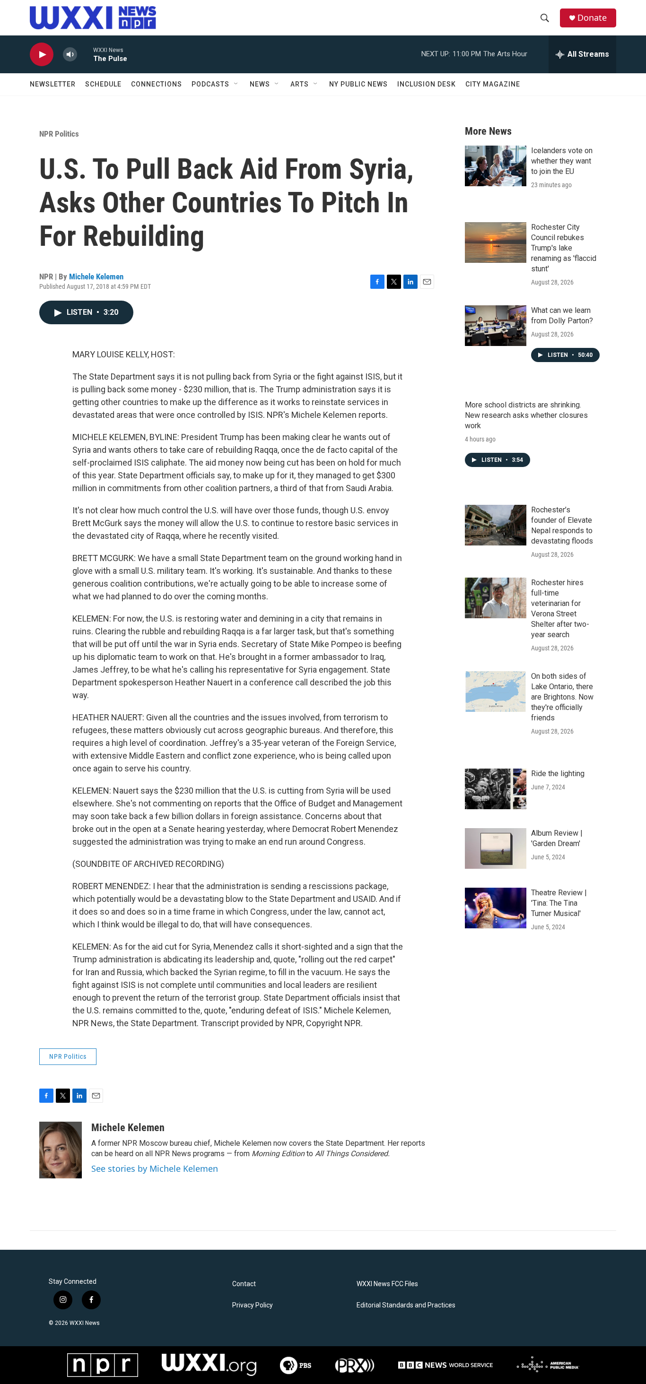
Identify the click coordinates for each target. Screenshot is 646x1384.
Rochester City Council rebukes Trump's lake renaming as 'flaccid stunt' (563, 248)
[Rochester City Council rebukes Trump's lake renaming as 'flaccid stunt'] (495, 242)
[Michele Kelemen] (60, 1150)
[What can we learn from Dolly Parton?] (495, 325)
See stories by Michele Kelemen (154, 1168)
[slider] (85, 54)
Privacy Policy (252, 1305)
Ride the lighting (558, 773)
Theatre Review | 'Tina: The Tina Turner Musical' (559, 903)
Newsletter (53, 84)
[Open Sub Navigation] (236, 84)
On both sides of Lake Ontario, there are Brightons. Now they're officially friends (562, 697)
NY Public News (358, 84)
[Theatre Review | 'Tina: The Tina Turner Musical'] (495, 908)
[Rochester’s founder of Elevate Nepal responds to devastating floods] (495, 525)
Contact (244, 1284)
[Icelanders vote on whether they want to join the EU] (495, 166)
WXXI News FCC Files (387, 1284)
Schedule (103, 84)
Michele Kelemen (96, 276)
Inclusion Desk (426, 84)
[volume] (70, 54)
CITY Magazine (492, 84)
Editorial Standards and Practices (406, 1305)
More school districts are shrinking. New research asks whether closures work (526, 415)
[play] (41, 54)
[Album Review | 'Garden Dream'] (495, 848)
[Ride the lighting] (495, 789)
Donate (592, 18)
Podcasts (210, 84)
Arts (299, 84)
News (260, 84)
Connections (156, 84)
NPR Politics (59, 133)
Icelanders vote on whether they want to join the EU (562, 161)
